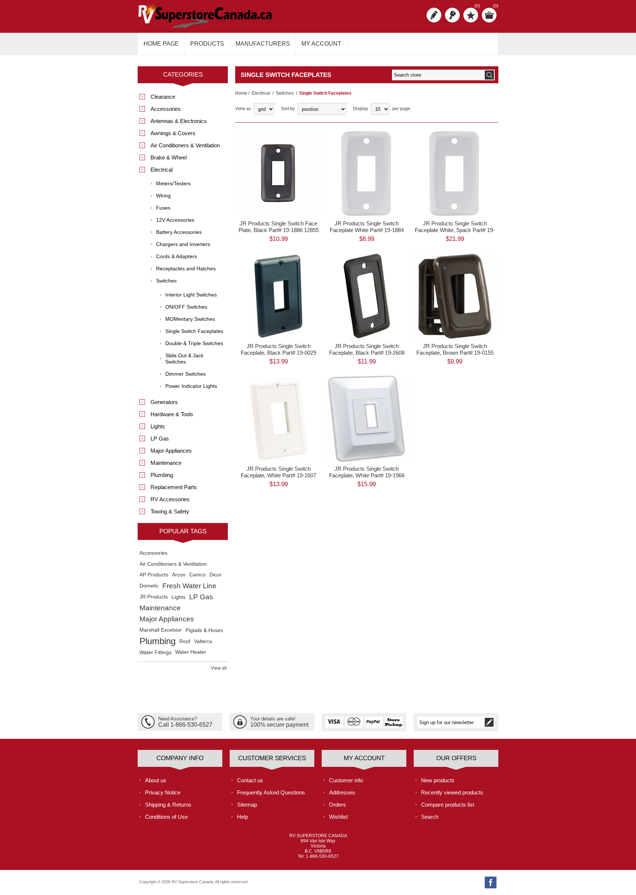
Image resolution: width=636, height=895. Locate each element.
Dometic (149, 586)
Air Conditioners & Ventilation (185, 145)
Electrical (261, 93)
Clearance (163, 97)
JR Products (153, 597)
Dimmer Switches (185, 374)
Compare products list (447, 804)
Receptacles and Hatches (186, 268)
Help (242, 817)
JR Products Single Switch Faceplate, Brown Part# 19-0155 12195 (455, 352)
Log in (452, 15)
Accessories (166, 109)
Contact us (250, 780)
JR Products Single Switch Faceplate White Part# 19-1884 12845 (367, 230)
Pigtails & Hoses (204, 630)
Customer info (346, 780)
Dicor (215, 575)
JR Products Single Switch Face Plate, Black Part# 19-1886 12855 (279, 226)
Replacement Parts (174, 487)
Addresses (342, 792)
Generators (164, 402)
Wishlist (338, 817)
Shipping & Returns (168, 804)
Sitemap (247, 804)
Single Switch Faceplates (194, 331)
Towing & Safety (170, 511)
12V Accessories (175, 220)
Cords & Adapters (176, 256)
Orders (337, 804)
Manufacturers (263, 44)
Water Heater (190, 652)
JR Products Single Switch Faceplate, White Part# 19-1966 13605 (366, 475)
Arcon (179, 575)
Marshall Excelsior (160, 630)
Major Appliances (171, 451)
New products (438, 780)
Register (434, 15)
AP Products (153, 575)
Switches (285, 93)
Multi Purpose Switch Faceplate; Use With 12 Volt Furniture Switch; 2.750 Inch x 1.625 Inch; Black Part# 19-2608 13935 (366, 283)
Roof (184, 641)
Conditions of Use (166, 817)
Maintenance (166, 463)
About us (155, 780)
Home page (161, 44)
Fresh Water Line (189, 586)
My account (321, 44)
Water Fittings (155, 652)
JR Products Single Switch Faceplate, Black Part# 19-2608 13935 (366, 352)
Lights (158, 426)
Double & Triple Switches (194, 343)
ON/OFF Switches (186, 307)
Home (241, 93)
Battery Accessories (179, 232)
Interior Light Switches (191, 295)
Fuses (163, 208)
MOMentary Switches (190, 319)
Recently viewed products (452, 792)
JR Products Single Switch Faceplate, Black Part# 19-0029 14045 (278, 352)
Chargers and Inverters (183, 244)
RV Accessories (170, 499)
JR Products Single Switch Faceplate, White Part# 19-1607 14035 (278, 475)
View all (219, 668)
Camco (197, 575)
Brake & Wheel (169, 157)
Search (429, 817)
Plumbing (162, 475)
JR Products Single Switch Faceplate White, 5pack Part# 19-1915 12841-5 (455, 230)
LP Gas (160, 438)
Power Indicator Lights (191, 386)
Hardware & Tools (172, 414)
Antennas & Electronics (179, 121)
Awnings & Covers (173, 133)
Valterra (203, 641)
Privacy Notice (162, 792)
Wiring (163, 196)
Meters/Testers (173, 183)
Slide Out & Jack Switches (184, 358)
